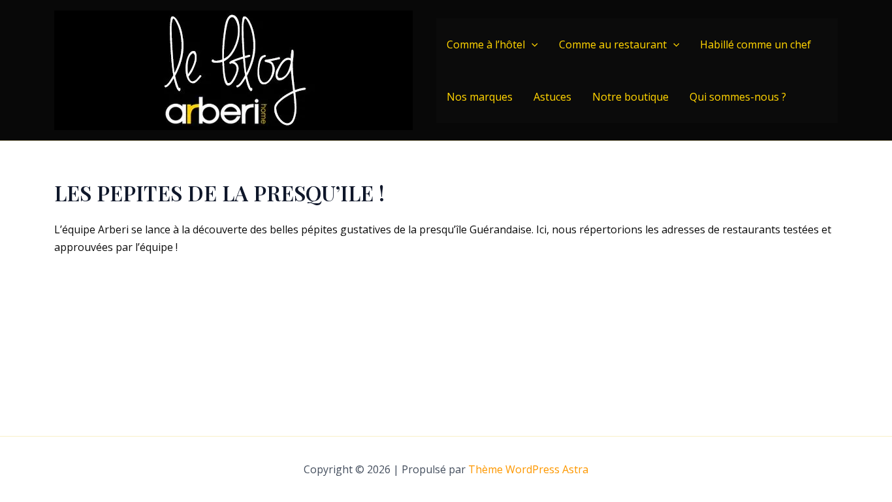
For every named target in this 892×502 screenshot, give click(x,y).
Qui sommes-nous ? (738, 97)
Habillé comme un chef (755, 44)
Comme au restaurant (613, 44)
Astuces (552, 97)
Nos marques (480, 97)
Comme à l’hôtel (486, 44)
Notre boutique (630, 97)
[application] (531, 44)
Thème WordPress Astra (528, 469)
